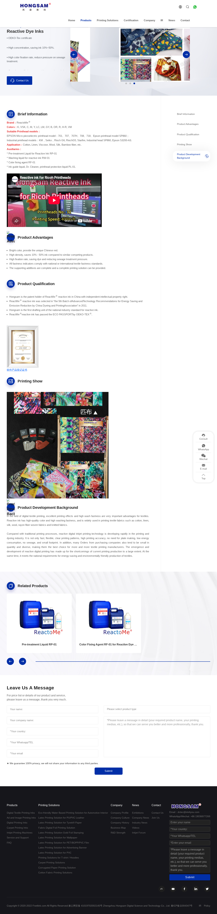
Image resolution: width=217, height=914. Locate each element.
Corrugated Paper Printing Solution (57, 867)
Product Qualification (188, 134)
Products (86, 20)
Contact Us (22, 80)
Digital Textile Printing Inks (21, 812)
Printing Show (184, 144)
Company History (120, 822)
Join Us (156, 817)
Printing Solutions (107, 20)
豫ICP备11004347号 (181, 905)
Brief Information (186, 113)
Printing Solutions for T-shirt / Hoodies (58, 857)
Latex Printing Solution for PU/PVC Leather (61, 817)
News (172, 20)
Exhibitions (138, 812)
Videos (135, 827)
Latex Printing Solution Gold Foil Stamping (61, 832)
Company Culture (120, 817)
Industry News (139, 822)
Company (149, 20)
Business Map (118, 827)
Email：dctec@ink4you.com (184, 812)
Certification (131, 20)
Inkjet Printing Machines (19, 832)
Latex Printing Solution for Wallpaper (57, 837)
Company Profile (120, 812)
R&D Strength (118, 832)
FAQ (9, 842)
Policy (207, 905)
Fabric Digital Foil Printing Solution (56, 827)
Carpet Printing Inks (17, 827)
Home (71, 20)
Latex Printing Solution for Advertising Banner (62, 847)
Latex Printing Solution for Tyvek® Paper (60, 822)
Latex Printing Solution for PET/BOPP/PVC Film (63, 842)
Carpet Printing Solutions (51, 862)
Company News (140, 817)
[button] (73, 54)
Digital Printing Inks (17, 822)
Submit (108, 770)
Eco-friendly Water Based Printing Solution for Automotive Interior (73, 812)
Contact (185, 20)
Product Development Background (188, 156)
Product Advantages (188, 124)
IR (162, 20)
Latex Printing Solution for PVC (54, 852)
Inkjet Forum (139, 832)
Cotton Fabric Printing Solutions (55, 872)
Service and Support (18, 837)
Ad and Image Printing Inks (21, 817)
